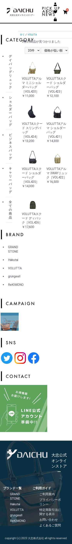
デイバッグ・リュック (10, 71)
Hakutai (13, 260)
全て (22, 34)
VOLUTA (32, 34)
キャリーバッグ (10, 180)
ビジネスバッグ (10, 146)
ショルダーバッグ (10, 111)
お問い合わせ (48, 520)
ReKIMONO (16, 285)
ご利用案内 (47, 494)
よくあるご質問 (50, 525)
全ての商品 (10, 209)
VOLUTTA (15, 268)
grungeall (14, 276)
